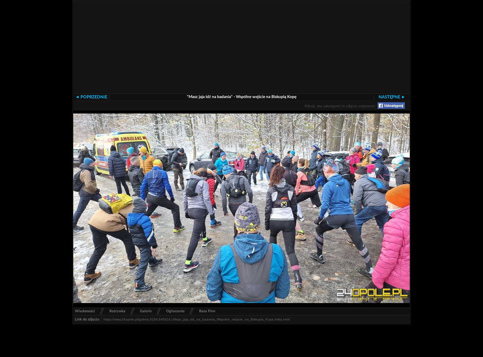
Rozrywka (117, 311)
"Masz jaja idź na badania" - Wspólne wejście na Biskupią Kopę (241, 97)
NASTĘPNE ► (392, 97)
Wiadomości (85, 311)
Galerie (146, 311)
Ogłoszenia (175, 311)
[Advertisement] (270, 47)
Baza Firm (207, 311)
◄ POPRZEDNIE (91, 97)
